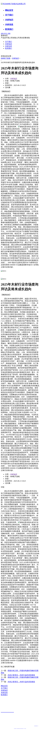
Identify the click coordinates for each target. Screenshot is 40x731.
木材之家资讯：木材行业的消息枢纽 (21, 675)
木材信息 (9, 24)
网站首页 (9, 10)
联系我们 (9, 29)
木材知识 (9, 20)
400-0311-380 (5, 33)
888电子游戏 (5, 58)
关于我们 (9, 15)
